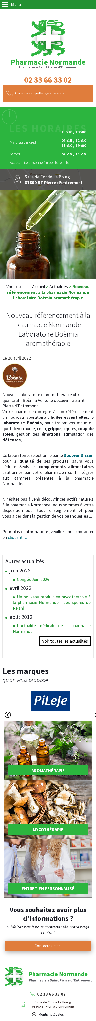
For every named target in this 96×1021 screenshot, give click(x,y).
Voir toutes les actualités (65, 641)
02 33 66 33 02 (51, 994)
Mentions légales (51, 1014)
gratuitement (40, 93)
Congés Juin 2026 (33, 579)
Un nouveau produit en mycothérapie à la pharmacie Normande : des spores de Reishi (52, 602)
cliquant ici (18, 537)
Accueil (38, 286)
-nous (48, 945)
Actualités (58, 286)
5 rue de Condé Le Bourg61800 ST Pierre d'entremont (53, 1004)
